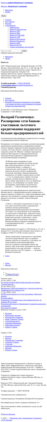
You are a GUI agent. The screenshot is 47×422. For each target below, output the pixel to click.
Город (7, 256)
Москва (8, 265)
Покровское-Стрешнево (14, 317)
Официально (14, 27)
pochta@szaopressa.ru (25, 85)
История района (7, 298)
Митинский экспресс (13, 315)
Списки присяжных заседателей (22, 47)
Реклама (8, 23)
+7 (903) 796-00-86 (15, 84)
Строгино (9, 344)
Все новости (10, 22)
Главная (8, 20)
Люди (7, 263)
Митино (8, 338)
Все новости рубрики (9, 308)
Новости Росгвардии (17, 39)
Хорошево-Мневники (13, 323)
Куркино (8, 313)
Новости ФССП (16, 45)
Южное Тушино (11, 327)
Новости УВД (15, 31)
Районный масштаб (12, 325)
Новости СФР (15, 37)
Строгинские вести (12, 321)
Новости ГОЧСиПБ (17, 35)
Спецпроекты (10, 25)
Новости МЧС (15, 33)
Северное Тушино (12, 342)
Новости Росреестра (17, 41)
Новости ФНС (15, 43)
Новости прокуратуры (18, 29)
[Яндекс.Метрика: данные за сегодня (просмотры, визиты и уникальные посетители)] (8, 414)
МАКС (7, 12)
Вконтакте (9, 10)
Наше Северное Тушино (14, 319)
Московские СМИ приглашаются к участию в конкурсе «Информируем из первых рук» (21, 289)
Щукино (8, 348)
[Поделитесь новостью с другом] (12, 274)
